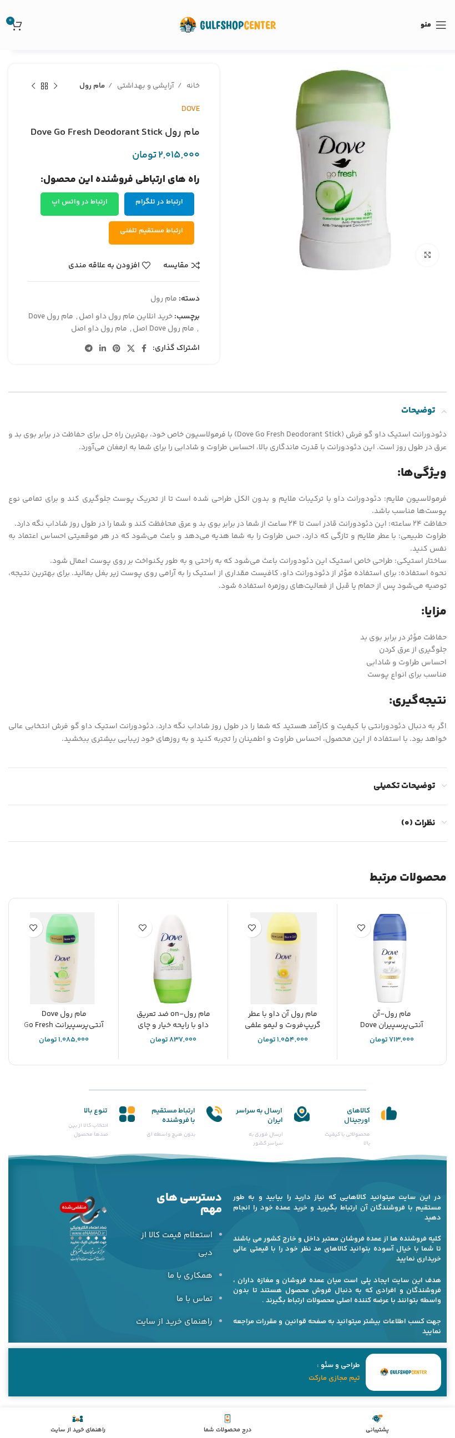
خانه (192, 86)
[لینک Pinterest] (116, 348)
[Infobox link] (359, 1127)
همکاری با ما (190, 1275)
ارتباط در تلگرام (159, 201)
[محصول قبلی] (55, 86)
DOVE (190, 109)
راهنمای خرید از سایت (174, 1321)
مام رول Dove (50, 317)
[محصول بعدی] (33, 86)
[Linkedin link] (102, 348)
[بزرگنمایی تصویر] (427, 255)
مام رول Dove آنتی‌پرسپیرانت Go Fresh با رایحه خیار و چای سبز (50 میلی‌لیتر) (64, 1030)
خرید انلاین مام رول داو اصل (126, 317)
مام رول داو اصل (99, 329)
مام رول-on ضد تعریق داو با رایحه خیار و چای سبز (173, 1025)
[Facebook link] (144, 348)
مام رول (92, 86)
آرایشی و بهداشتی (144, 86)
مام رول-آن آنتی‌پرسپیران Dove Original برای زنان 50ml (392, 1025)
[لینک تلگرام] (89, 348)
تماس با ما (194, 1299)
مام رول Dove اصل (163, 329)
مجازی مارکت (328, 1378)
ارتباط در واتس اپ (80, 201)
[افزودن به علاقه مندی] (361, 927)
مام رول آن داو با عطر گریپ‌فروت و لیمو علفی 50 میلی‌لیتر (283, 1025)
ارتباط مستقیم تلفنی (151, 230)
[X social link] (131, 348)
